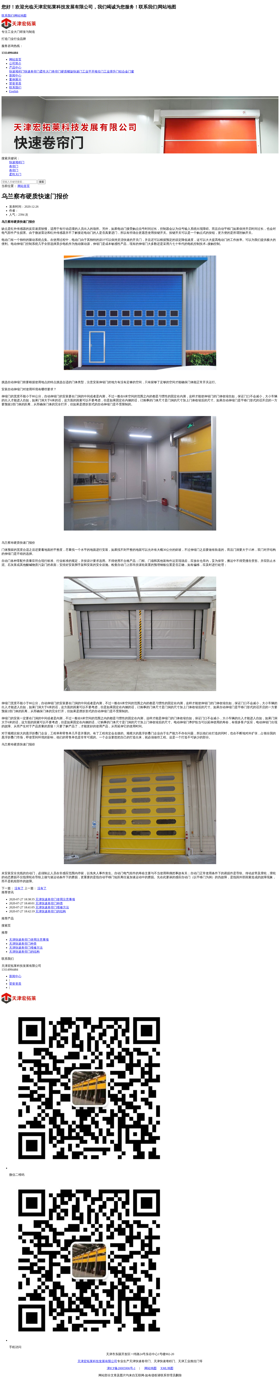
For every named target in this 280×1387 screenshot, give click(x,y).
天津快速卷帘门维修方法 (52, 907)
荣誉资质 (15, 83)
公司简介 (15, 63)
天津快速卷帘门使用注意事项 (55, 899)
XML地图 (166, 1368)
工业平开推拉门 (93, 71)
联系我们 (8, 15)
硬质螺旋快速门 (71, 71)
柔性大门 (46, 71)
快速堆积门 (16, 71)
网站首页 (15, 59)
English (13, 91)
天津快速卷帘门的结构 (50, 911)
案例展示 (15, 79)
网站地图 (20, 15)
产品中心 (15, 67)
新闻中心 (15, 75)
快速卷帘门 (32, 71)
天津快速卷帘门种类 (49, 903)
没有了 (19, 888)
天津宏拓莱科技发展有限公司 (97, 1361)
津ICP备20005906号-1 (121, 1368)
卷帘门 (56, 71)
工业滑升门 (111, 71)
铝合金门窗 (126, 71)
